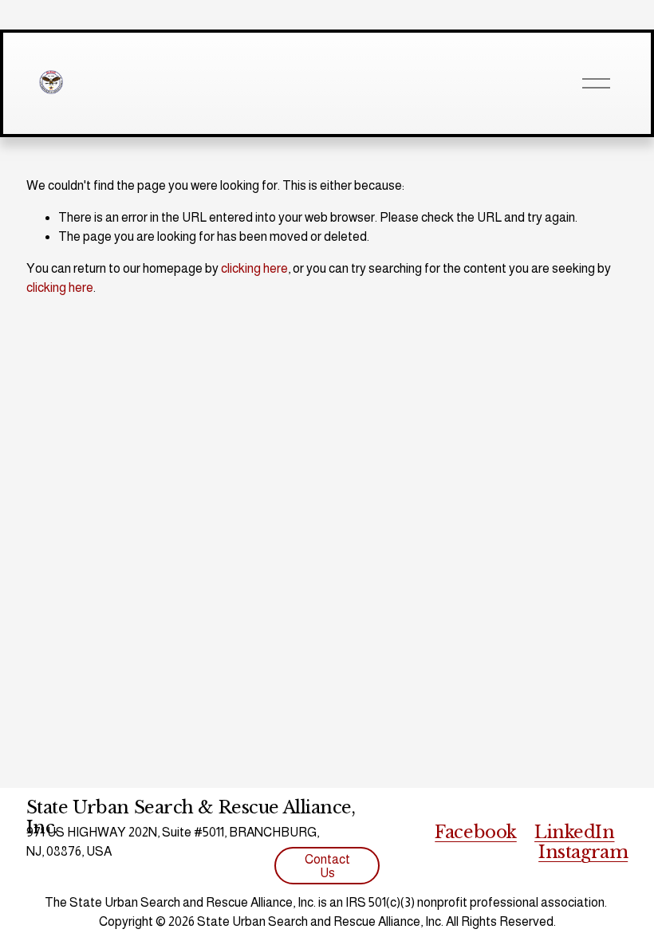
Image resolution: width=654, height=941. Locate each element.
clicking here (254, 268)
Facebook (476, 832)
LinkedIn (574, 832)
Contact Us (327, 866)
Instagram (583, 852)
